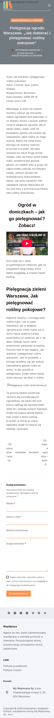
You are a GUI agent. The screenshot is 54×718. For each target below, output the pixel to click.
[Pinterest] (39, 613)
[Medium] (45, 613)
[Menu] (49, 5)
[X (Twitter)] (15, 613)
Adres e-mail (14, 516)
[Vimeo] (33, 613)
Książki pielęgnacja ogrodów (27, 20)
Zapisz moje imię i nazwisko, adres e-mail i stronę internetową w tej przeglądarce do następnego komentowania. (27, 581)
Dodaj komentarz (16, 543)
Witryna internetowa (17, 530)
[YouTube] (27, 613)
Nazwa (10, 503)
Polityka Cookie (12, 670)
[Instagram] (21, 613)
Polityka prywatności (15, 665)
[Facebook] (9, 613)
